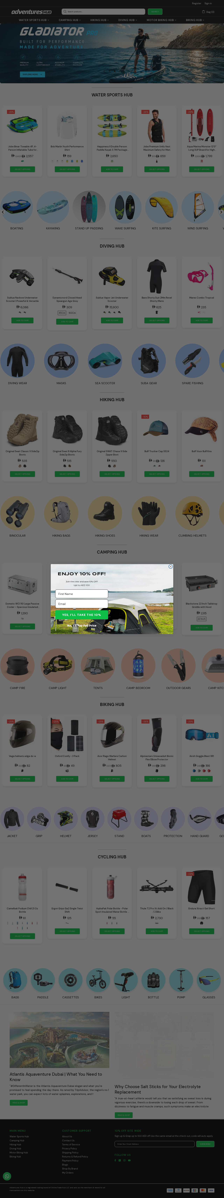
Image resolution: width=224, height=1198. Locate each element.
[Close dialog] (171, 566)
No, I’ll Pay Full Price (81, 625)
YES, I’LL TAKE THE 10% (81, 615)
